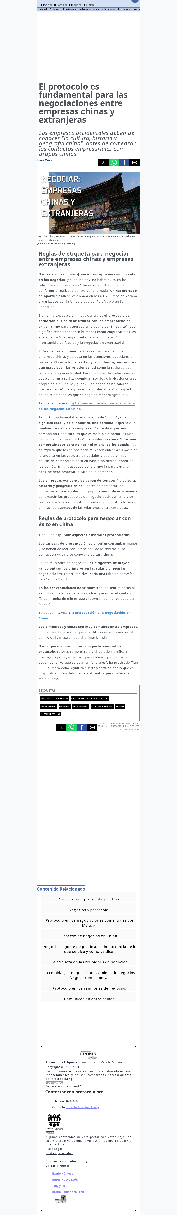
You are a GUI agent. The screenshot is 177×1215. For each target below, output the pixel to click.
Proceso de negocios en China (89, 935)
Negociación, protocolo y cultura (89, 899)
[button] (103, 162)
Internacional (50, 714)
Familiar (62, 5)
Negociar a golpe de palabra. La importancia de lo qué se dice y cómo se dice (90, 949)
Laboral (77, 5)
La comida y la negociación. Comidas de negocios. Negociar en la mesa (90, 975)
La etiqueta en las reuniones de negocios (89, 962)
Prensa (120, 706)
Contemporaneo (102, 706)
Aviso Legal (54, 1149)
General (64, 706)
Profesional (80, 706)
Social (48, 5)
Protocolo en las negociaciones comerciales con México (90, 923)
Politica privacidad (59, 1153)
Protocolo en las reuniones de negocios (89, 988)
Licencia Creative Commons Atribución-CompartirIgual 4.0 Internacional (88, 1142)
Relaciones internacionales (90, 698)
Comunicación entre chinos (89, 998)
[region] (88, 47)
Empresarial (49, 706)
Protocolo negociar (55, 698)
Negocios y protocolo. (89, 909)
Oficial (91, 5)
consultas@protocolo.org (82, 1107)
